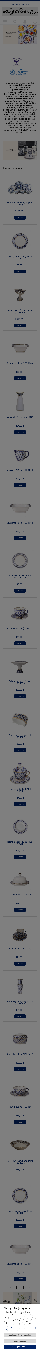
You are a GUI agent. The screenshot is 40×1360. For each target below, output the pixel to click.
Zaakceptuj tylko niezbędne (20, 1335)
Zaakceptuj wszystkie (20, 1347)
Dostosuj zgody (20, 1341)
